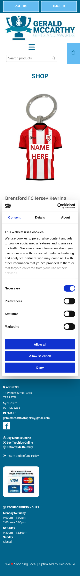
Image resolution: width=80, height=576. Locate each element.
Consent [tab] (14, 217)
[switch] (69, 301)
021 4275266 (11, 407)
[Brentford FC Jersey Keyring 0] (40, 136)
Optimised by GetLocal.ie (57, 564)
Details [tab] (40, 217)
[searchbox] (31, 58)
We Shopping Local (21, 564)
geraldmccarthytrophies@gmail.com (26, 418)
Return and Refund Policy (23, 455)
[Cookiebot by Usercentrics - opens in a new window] (57, 206)
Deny (40, 367)
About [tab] (65, 217)
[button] (21, 6)
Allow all (40, 344)
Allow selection (40, 356)
